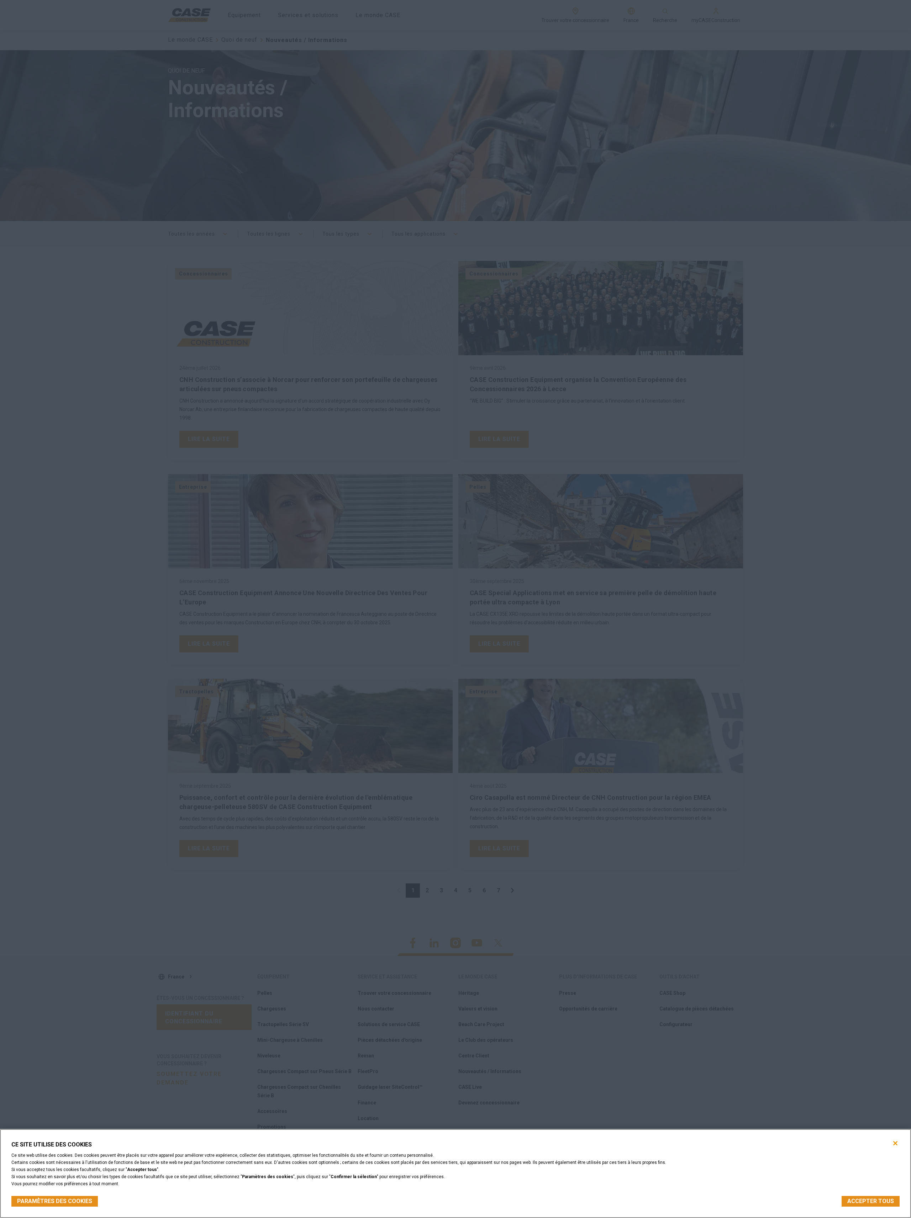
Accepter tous (870, 1201)
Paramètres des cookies (54, 1201)
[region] (455, 1173)
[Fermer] (895, 1143)
